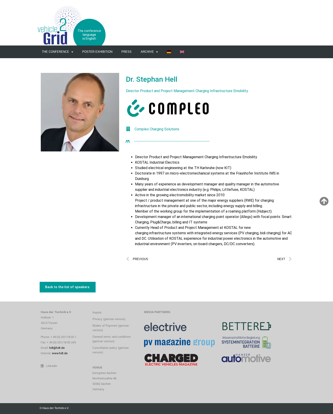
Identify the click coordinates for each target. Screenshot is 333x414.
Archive (147, 51)
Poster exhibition (97, 51)
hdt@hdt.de (57, 347)
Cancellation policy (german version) (110, 350)
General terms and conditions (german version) (111, 339)
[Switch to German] (169, 51)
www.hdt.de (60, 353)
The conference (55, 51)
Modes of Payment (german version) (110, 328)
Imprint (96, 312)
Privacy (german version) (108, 319)
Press (126, 51)
